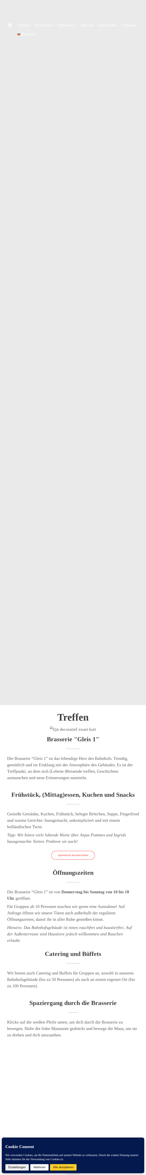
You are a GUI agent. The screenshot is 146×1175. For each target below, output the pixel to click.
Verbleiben (66, 25)
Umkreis (129, 25)
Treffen (23, 25)
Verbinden (43, 25)
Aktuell (86, 25)
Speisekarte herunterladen (73, 855)
